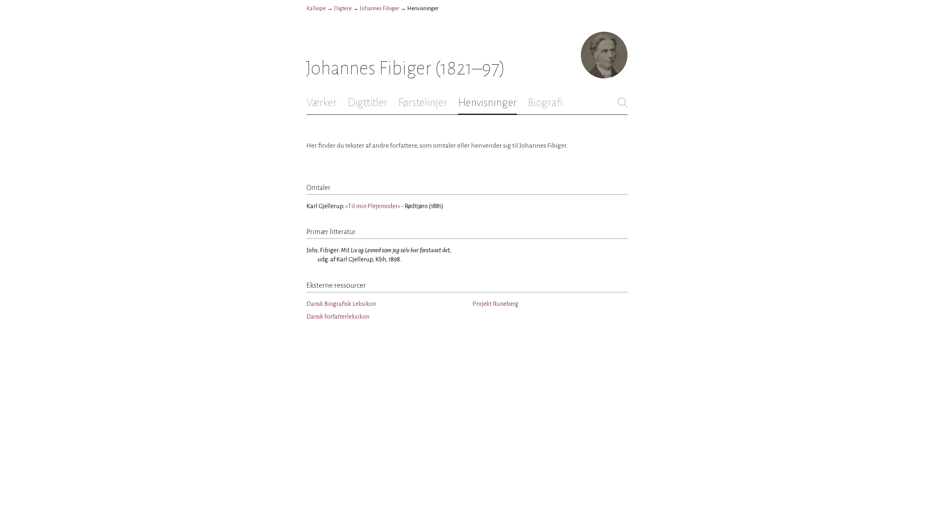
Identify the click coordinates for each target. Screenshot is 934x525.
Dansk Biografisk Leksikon (341, 304)
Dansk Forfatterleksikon (337, 317)
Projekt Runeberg (495, 304)
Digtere (343, 8)
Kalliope (316, 8)
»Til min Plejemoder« (373, 206)
